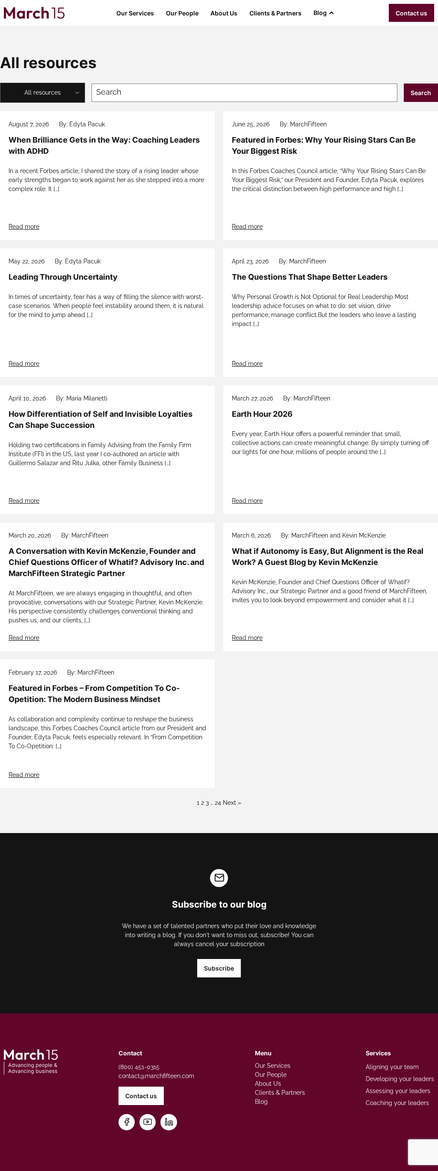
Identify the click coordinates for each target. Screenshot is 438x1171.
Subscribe (219, 968)
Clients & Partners (275, 13)
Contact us (411, 13)
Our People (182, 13)
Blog (320, 12)
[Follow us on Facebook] (126, 1122)
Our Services (135, 13)
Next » (232, 802)
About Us (223, 13)
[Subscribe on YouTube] (147, 1122)
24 (218, 802)
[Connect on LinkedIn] (169, 1122)
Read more (24, 226)
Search (421, 92)
